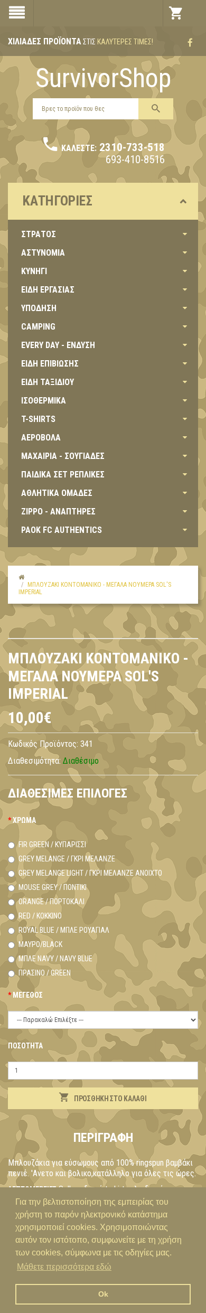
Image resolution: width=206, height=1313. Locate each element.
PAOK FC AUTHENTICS (61, 530)
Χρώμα (24, 820)
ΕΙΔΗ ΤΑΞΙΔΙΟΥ (47, 382)
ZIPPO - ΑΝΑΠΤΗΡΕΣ (58, 512)
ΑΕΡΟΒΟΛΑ (41, 438)
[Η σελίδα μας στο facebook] (190, 42)
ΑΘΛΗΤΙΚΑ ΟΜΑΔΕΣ (56, 493)
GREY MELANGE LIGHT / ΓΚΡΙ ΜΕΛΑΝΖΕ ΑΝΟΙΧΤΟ (90, 873)
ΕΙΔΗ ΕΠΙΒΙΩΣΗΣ (50, 364)
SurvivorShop (103, 78)
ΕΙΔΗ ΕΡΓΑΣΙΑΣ (47, 290)
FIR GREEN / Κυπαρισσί (52, 844)
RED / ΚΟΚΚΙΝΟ (40, 916)
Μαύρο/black (40, 944)
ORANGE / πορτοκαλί (51, 901)
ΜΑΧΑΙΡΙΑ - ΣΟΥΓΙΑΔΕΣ (63, 456)
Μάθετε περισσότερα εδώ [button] (64, 1266)
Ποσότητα (25, 1046)
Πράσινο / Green (44, 973)
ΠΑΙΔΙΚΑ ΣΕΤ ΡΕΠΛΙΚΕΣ (63, 475)
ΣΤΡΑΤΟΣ (38, 234)
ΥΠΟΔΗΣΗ (39, 308)
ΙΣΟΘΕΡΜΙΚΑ (43, 401)
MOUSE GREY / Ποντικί (52, 887)
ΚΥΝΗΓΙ (34, 271)
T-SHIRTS (38, 419)
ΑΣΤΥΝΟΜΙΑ (43, 253)
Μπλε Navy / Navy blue (55, 958)
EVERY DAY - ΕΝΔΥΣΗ (58, 345)
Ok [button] (103, 1294)
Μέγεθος (28, 995)
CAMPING (38, 327)
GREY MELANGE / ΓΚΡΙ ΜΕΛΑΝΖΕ (66, 859)
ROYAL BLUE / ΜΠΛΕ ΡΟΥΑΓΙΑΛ (63, 930)
